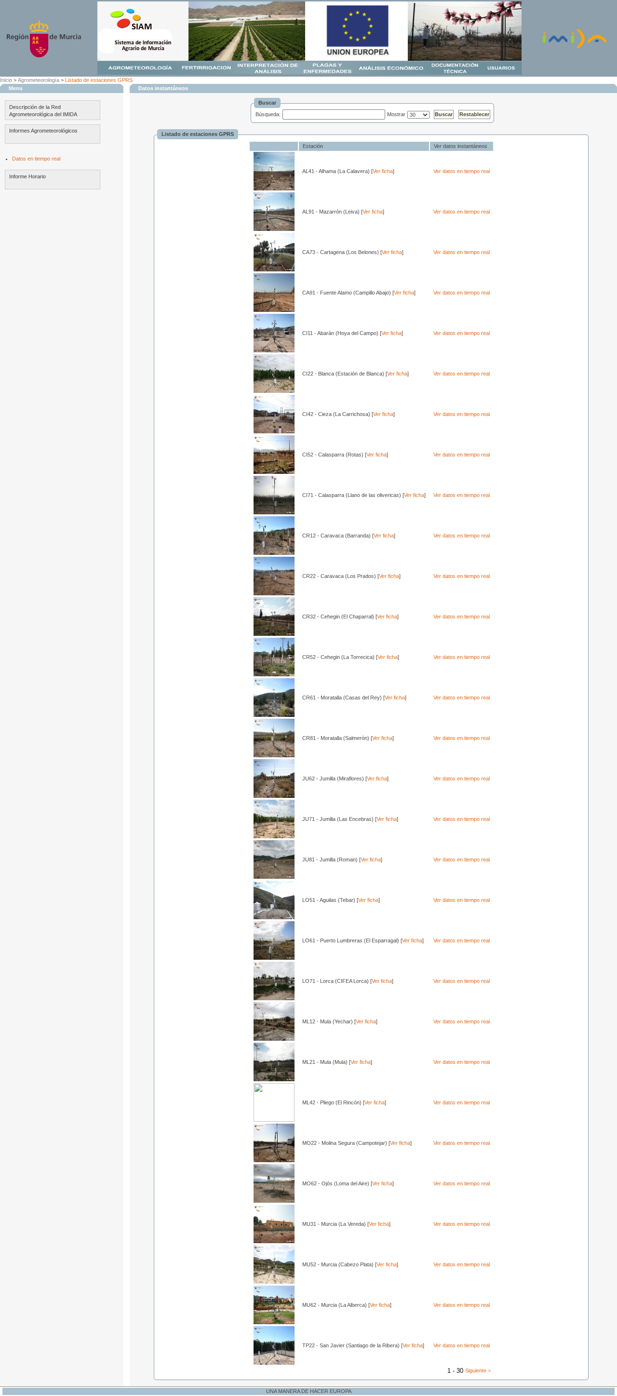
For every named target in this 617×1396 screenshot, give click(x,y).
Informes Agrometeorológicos (43, 131)
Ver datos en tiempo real (461, 171)
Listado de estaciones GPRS (99, 80)
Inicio (6, 80)
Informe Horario (27, 176)
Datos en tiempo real (36, 158)
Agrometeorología (38, 80)
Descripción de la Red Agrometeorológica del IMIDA (43, 110)
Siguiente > (478, 1370)
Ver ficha (383, 171)
